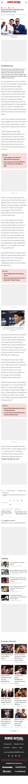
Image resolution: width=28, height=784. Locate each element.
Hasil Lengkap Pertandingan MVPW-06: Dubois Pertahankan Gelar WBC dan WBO (14, 164)
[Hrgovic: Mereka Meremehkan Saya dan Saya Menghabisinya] (7, 669)
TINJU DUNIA (12, 7)
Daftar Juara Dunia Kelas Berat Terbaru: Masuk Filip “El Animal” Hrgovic (14, 279)
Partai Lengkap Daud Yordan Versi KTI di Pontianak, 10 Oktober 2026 (18, 571)
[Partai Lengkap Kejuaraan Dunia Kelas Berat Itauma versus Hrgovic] (5, 589)
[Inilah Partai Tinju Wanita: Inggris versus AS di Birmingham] (21, 713)
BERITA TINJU (5, 7)
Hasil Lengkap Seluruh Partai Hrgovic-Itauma (14, 275)
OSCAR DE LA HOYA (22, 490)
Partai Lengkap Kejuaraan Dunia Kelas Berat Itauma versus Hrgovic (18, 588)
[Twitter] (14, 500)
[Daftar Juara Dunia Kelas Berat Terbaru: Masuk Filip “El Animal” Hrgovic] (21, 648)
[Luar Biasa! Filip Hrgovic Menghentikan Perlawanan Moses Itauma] (21, 669)
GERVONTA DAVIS (11, 490)
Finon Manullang (10, 14)
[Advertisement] (14, 51)
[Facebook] (10, 500)
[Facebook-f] (8, 755)
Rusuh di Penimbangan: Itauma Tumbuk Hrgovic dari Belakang (21, 701)
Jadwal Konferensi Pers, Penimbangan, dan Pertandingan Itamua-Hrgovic (18, 596)
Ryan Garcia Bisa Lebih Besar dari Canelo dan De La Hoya (14, 495)
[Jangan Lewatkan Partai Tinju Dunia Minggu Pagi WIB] (7, 692)
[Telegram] (10, 504)
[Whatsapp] (19, 755)
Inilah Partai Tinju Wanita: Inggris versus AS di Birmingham (19, 722)
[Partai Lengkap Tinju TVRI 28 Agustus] (5, 564)
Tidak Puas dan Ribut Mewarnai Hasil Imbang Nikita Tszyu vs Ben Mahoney (18, 579)
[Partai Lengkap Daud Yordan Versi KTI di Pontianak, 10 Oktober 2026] (5, 572)
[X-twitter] (12, 755)
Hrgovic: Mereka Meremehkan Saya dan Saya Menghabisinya (14, 409)
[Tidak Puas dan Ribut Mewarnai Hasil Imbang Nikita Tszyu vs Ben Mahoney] (5, 580)
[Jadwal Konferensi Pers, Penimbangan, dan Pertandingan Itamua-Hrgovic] (5, 598)
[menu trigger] (2, 2)
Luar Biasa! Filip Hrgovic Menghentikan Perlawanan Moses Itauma (14, 414)
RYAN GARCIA (5, 492)
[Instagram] (15, 755)
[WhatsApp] (17, 500)
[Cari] (26, 2)
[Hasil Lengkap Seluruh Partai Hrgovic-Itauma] (7, 648)
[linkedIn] (21, 500)
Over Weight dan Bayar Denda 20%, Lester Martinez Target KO (6, 722)
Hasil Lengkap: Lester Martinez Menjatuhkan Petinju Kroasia (12, 158)
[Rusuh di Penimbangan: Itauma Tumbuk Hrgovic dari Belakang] (21, 692)
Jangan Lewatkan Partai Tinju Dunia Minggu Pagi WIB (6, 700)
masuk (11, 523)
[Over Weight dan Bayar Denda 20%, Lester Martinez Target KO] (7, 713)
